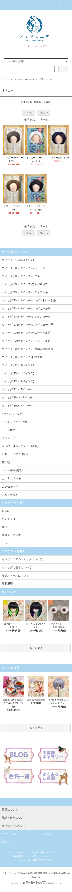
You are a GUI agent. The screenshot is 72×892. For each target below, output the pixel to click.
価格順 (37, 102)
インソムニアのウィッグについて (22, 559)
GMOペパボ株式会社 (52, 873)
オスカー (50, 79)
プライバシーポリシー (48, 856)
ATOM (49, 860)
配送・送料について (43, 852)
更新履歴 (7, 583)
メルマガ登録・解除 (28, 860)
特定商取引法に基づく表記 (24, 856)
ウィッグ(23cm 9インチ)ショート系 (27, 79)
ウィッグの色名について (16, 567)
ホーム (7, 79)
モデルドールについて (15, 575)
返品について (60, 852)
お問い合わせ (8, 842)
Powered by (16, 883)
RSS (43, 860)
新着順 (46, 102)
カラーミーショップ (11, 873)
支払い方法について (22, 852)
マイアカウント (9, 834)
